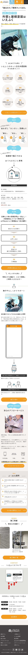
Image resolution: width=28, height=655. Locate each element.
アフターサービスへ (14, 466)
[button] (9, 586)
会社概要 (3, 636)
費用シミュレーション (6, 642)
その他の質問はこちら (14, 510)
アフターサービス (5, 640)
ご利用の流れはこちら (14, 268)
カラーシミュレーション (19, 642)
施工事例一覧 (14, 557)
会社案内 (14, 617)
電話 (22, 2)
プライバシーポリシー (7, 649)
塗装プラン (3, 634)
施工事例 (12, 2)
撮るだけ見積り (4, 645)
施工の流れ (14, 399)
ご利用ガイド (17, 634)
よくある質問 (17, 636)
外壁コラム (16, 645)
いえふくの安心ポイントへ (14, 112)
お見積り (17, 2)
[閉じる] (20, 572)
